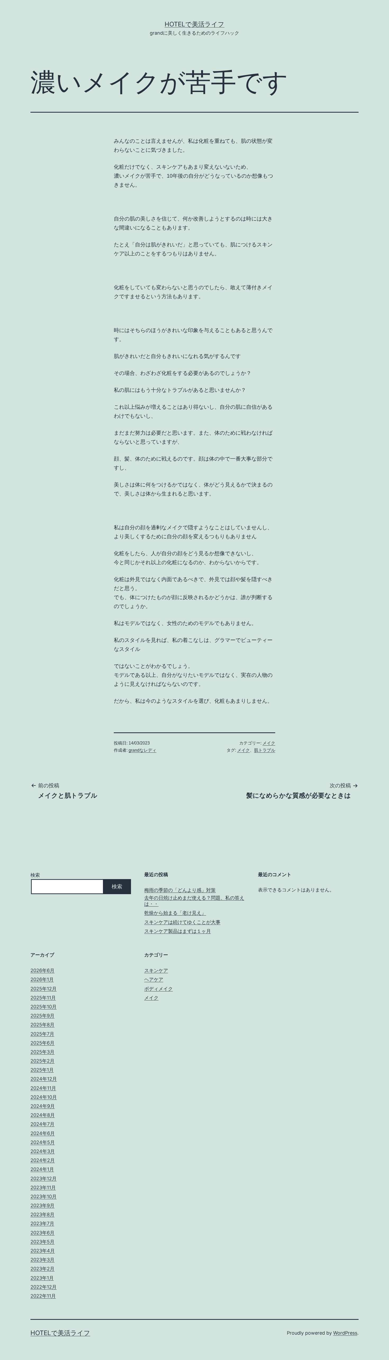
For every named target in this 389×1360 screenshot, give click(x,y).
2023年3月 (42, 1259)
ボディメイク (158, 988)
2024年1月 (42, 1169)
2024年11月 (43, 1088)
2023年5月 (42, 1241)
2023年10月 (43, 1196)
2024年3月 (42, 1151)
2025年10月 (43, 1006)
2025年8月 (42, 1024)
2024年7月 (42, 1124)
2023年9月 (42, 1205)
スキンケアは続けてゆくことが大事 (182, 922)
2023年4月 (42, 1250)
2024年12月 (43, 1079)
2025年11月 (43, 997)
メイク (269, 743)
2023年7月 (42, 1223)
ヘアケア (153, 979)
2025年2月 (42, 1061)
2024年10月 (43, 1097)
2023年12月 (43, 1178)
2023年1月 (42, 1278)
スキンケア (156, 970)
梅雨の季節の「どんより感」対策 (180, 890)
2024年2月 (42, 1160)
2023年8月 (42, 1214)
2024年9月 (42, 1106)
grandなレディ (142, 750)
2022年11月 (43, 1296)
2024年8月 (42, 1115)
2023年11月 (43, 1187)
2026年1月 (42, 979)
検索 (35, 875)
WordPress (345, 1333)
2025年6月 (42, 1043)
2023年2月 (42, 1268)
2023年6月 (42, 1232)
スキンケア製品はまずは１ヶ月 (177, 931)
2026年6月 (42, 970)
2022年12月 (43, 1287)
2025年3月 (42, 1052)
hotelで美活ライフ (194, 24)
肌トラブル (264, 750)
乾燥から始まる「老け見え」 (175, 913)
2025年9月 (42, 1015)
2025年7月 (42, 1034)
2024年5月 (42, 1142)
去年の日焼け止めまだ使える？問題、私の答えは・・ (194, 901)
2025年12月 (43, 988)
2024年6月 (42, 1133)
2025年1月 (42, 1070)
